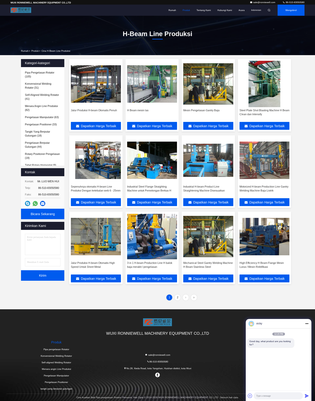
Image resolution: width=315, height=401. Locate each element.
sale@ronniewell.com (264, 2)
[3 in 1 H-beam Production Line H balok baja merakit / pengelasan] (152, 236)
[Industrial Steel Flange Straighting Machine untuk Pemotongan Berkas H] (152, 160)
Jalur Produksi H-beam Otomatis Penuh (94, 110)
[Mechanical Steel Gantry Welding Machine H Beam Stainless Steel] (208, 236)
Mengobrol (291, 10)
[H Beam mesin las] (152, 84)
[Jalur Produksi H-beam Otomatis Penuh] (96, 84)
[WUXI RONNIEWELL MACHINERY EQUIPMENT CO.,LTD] (20, 10)
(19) (42, 156)
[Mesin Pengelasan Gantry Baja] (208, 84)
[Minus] (307, 324)
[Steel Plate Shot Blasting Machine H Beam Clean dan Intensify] (265, 84)
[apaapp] (35, 203)
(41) (42, 97)
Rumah (172, 10)
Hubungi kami (224, 10)
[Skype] (27, 203)
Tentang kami (204, 10)
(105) (39, 74)
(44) (37, 144)
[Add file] (250, 395)
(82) (41, 108)
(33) (41, 124)
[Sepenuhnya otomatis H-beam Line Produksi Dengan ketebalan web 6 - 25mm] (96, 160)
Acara (242, 10)
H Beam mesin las (137, 110)
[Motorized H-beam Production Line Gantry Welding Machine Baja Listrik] (265, 160)
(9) (40, 165)
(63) (42, 117)
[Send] (306, 395)
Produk (186, 10)
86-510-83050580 (294, 2)
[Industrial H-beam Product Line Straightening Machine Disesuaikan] (208, 160)
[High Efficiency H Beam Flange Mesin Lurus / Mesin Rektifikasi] (265, 236)
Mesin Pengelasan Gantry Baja (201, 110)
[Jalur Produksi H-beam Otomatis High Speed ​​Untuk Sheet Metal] (96, 236)
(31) (38, 85)
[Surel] (43, 203)
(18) (37, 133)
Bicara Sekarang (43, 214)
